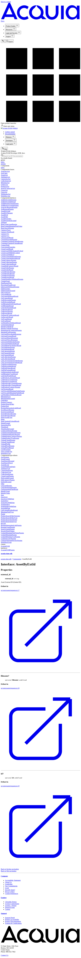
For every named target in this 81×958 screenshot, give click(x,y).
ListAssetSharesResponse (9, 338)
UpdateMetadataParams (9, 535)
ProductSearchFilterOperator (10, 516)
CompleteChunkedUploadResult (12, 243)
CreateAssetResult (7, 249)
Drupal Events (10, 907)
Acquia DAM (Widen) (10, 128)
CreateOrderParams (7, 268)
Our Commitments (11, 886)
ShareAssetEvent (6, 417)
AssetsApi (4, 175)
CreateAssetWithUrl (7, 255)
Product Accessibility (12, 919)
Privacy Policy (10, 892)
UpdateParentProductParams (10, 434)
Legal (7, 888)
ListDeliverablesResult (8, 366)
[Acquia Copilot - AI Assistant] (3, 41)
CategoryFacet (6, 230)
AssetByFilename (7, 213)
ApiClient (4, 173)
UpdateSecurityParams (8, 539)
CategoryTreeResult (7, 232)
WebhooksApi (5, 194)
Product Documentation (13, 921)
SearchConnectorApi (8, 188)
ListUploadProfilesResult (9, 510)
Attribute (4, 222)
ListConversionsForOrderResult (11, 362)
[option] (40, 162)
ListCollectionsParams (8, 357)
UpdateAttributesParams (9, 431)
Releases (9, 137)
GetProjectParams (7, 311)
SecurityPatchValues (7, 531)
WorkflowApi (5, 196)
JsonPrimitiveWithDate (8, 506)
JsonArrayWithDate (7, 499)
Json (2, 495)
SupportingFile (6, 425)
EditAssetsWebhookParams (10, 287)
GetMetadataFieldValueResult (11, 304)
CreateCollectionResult (8, 264)
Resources (9, 29)
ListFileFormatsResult (8, 370)
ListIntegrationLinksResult (10, 372)
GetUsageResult (6, 319)
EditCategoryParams (8, 480)
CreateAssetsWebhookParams (11, 256)
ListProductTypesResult (9, 381)
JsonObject (4, 501)
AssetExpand (5, 459)
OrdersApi (4, 185)
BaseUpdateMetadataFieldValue (11, 226)
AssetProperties (6, 219)
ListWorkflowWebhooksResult (11, 395)
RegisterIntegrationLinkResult (11, 408)
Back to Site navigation (8, 871)
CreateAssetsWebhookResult (10, 258)
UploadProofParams (7, 446)
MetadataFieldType (7, 512)
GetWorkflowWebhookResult (11, 323)
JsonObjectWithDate (8, 503)
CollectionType (6, 472)
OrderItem (4, 400)
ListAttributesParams (8, 347)
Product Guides (10, 26)
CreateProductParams (8, 272)
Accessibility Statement (13, 880)
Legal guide (9, 144)
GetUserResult (6, 321)
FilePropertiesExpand (8, 291)
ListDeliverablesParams (9, 364)
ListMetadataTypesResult (9, 374)
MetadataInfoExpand (8, 398)
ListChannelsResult (7, 355)
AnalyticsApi (5, 171)
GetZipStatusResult (7, 325)
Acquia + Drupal (10, 905)
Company (4, 876)
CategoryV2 (5, 236)
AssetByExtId (5, 211)
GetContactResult (7, 298)
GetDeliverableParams (8, 300)
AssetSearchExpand (7, 461)
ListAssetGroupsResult (8, 336)
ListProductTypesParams (9, 380)
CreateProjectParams (8, 275)
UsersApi (4, 192)
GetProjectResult (6, 313)
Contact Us (4, 955)
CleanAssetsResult (7, 238)
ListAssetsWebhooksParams (10, 342)
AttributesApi (5, 177)
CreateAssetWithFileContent (10, 253)
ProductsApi (5, 186)
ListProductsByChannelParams (11, 383)
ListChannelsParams (7, 353)
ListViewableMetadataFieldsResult (12, 393)
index (3, 162)
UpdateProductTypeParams (10, 438)
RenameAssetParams (8, 527)
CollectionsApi (6, 181)
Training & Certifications (13, 923)
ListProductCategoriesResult (10, 378)
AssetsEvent (5, 465)
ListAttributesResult (7, 349)
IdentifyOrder (5, 493)
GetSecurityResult (7, 317)
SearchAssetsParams (8, 529)
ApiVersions (5, 457)
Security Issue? (10, 890)
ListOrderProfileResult (8, 376)
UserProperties (6, 450)
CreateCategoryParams (8, 260)
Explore (4, 898)
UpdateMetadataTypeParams (10, 537)
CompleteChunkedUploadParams (12, 241)
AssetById (4, 215)
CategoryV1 (5, 234)
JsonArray (4, 497)
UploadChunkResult (8, 442)
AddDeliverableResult (8, 202)
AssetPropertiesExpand (8, 220)
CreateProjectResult (7, 277)
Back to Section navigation (10, 869)
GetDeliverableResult (8, 302)
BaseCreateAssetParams (9, 224)
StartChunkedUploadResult (10, 421)
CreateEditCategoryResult (9, 266)
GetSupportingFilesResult (9, 489)
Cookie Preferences (11, 893)
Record (3, 523)
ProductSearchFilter (7, 404)
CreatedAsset (5, 281)
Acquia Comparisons (12, 904)
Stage (3, 419)
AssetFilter (4, 217)
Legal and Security (11, 33)
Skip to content (6, 2)
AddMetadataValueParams (10, 203)
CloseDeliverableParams (9, 239)
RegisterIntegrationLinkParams (11, 525)
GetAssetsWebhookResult (9, 296)
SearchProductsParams (8, 414)
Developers (9, 140)
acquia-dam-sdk (6, 559)
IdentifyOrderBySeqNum (9, 328)
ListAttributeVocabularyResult (11, 345)
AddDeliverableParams (8, 200)
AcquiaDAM (5, 546)
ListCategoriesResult (8, 351)
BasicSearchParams (7, 228)
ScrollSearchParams (7, 410)
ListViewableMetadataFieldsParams (13, 391)
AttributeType (5, 468)
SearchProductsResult (8, 415)
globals (3, 164)
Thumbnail (4, 427)
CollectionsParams (7, 474)
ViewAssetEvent (6, 451)
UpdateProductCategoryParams (11, 436)
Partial (3, 514)
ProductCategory (6, 402)
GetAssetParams (6, 486)
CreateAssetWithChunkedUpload (12, 251)
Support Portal (10, 918)
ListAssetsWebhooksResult (10, 344)
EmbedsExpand (6, 482)
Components (17, 559)
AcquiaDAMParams (8, 550)
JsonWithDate (5, 508)
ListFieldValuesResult (8, 368)
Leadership (8, 884)
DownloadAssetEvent (8, 285)
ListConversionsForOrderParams (12, 361)
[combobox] (13, 156)
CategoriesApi (5, 179)
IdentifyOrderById (7, 327)
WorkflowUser (6, 453)
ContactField (5, 245)
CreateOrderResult (7, 270)
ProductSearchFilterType (9, 518)
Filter (2, 484)
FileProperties (5, 289)
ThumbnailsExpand (7, 429)
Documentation (10, 134)
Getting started (10, 132)
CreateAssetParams (7, 476)
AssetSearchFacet (7, 463)
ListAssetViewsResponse (9, 340)
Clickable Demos (11, 902)
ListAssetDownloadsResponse (11, 334)
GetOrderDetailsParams (9, 487)
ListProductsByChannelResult (11, 385)
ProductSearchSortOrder (9, 520)
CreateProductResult (8, 273)
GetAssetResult (6, 294)
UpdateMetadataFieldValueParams (12, 533)
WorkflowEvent (6, 542)
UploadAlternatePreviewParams (11, 540)
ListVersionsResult (7, 389)
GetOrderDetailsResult (8, 308)
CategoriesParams (7, 470)
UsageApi (4, 190)
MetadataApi (5, 183)
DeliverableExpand (7, 478)
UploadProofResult (7, 448)
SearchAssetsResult (7, 412)
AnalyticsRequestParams (9, 207)
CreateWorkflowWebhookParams (12, 279)
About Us (8, 882)
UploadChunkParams (8, 440)
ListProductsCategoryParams (10, 387)
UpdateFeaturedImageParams (10, 433)
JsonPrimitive (5, 504)
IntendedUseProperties (8, 332)
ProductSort (5, 406)
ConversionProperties (8, 247)
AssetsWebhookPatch (8, 467)
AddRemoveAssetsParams (10, 205)
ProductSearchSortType (9, 521)
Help (5, 149)
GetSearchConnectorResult (10, 315)
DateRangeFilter (6, 283)
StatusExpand (5, 423)
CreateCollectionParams (9, 262)
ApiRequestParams (7, 209)
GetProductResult (7, 309)
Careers (7, 909)
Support (8, 36)
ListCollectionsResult (8, 359)
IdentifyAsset (5, 491)
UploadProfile (5, 444)
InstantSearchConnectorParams (11, 330)
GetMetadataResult (7, 306)
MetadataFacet (6, 397)
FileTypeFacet (5, 292)
